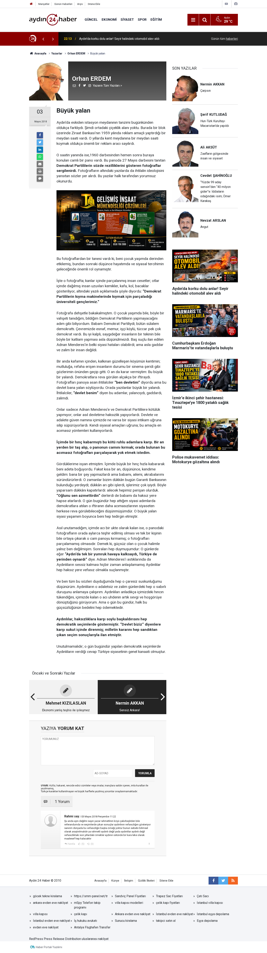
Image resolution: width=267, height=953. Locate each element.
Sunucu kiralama (126, 921)
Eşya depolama (207, 921)
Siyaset (127, 19)
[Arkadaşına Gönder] (40, 164)
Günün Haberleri (63, 4)
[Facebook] (40, 135)
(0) (92, 844)
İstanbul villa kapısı (210, 903)
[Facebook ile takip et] (213, 881)
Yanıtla (71, 844)
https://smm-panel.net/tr (91, 896)
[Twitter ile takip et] (223, 881)
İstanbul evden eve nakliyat (174, 914)
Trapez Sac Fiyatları (169, 896)
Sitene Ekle (94, 4)
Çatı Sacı (203, 896)
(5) (82, 844)
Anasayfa (100, 880)
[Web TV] (226, 4)
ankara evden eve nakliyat (50, 903)
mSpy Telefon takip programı (87, 905)
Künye (115, 880)
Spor (142, 19)
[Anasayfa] (31, 4)
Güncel (91, 19)
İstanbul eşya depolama (213, 914)
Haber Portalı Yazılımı (49, 947)
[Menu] (193, 20)
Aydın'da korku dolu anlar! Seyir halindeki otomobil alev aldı (119, 39)
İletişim (128, 880)
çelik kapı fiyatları (168, 903)
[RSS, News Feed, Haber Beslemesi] (233, 881)
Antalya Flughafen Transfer (92, 927)
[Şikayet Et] (149, 843)
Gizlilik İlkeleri (146, 880)
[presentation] (43, 38)
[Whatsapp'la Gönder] (40, 157)
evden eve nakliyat (45, 927)
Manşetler (43, 4)
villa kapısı (40, 914)
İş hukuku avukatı (85, 921)
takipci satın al (166, 921)
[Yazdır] (40, 171)
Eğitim (156, 19)
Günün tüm (224, 39)
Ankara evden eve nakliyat (132, 914)
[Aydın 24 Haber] (53, 19)
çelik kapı (80, 914)
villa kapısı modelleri (129, 903)
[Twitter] (40, 142)
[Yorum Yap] (40, 178)
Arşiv (80, 4)
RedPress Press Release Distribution (55, 939)
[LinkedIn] (40, 150)
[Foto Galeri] (236, 4)
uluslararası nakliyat (95, 939)
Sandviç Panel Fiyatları (130, 896)
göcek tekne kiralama (47, 896)
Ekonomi (109, 19)
